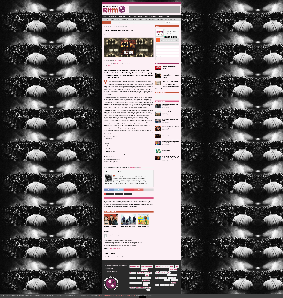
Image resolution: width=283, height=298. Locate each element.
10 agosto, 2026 (166, 144)
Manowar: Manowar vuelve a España (169, 67)
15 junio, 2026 (165, 160)
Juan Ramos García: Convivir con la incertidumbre (170, 112)
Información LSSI (108, 270)
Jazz (157, 277)
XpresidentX (149, 272)
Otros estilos (160, 19)
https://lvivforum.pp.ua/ (115, 249)
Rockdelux (133, 273)
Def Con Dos (134, 266)
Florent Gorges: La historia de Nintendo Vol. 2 (169, 149)
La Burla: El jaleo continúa (168, 134)
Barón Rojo (144, 270)
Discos (129, 16)
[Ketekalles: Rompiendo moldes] (111, 219)
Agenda (161, 16)
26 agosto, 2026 (166, 107)
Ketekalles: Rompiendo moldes (110, 227)
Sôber (144, 278)
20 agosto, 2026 (166, 122)
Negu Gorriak (132, 278)
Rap (177, 266)
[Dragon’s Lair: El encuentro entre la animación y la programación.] (158, 143)
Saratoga (148, 289)
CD (116, 65)
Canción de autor (175, 280)
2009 (130, 64)
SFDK (147, 275)
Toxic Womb (118, 60)
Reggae (157, 284)
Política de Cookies (108, 267)
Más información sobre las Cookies (111, 272)
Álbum (109, 65)
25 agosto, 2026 (166, 115)
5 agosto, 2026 (165, 152)
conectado (115, 257)
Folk (165, 277)
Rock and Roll (120, 62)
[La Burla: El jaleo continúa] (158, 136)
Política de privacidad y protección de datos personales (116, 265)
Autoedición (117, 64)
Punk (157, 272)
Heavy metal (173, 269)
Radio (167, 16)
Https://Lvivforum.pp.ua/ (115, 235)
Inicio (104, 16)
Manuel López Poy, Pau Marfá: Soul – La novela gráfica (170, 127)
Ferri (109, 67)
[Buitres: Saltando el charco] (128, 219)
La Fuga (148, 278)
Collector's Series (133, 282)
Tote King (148, 287)
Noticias (153, 16)
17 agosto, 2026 (166, 129)
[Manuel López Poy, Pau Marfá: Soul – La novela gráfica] (158, 128)
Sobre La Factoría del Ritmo (115, 3)
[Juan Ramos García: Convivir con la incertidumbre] (158, 113)
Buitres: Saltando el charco (128, 226)
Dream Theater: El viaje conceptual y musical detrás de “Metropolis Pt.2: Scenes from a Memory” (170, 158)
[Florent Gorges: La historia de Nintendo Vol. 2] (158, 150)
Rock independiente (172, 275)
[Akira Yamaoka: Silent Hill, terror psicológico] (158, 106)
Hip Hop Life (141, 273)
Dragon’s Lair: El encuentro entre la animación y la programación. (170, 142)
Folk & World (152, 19)
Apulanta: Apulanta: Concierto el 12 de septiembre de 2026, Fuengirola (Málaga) (171, 75)
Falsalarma (140, 282)
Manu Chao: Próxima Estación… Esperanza (143, 227)
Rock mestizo (167, 280)
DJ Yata (139, 278)
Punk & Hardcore (124, 19)
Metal (117, 19)
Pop (146, 19)
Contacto (105, 3)
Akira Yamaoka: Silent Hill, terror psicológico (170, 105)
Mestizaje (167, 284)
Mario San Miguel (146, 280)
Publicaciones (138, 16)
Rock (104, 19)
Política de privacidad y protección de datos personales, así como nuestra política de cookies (116, 295)
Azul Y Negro (146, 285)
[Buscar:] (172, 22)
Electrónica (140, 19)
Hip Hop (165, 266)
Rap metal (162, 284)
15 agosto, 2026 (166, 136)
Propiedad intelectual (109, 268)
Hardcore (161, 277)
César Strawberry (146, 282)
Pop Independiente (172, 277)
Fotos (146, 16)
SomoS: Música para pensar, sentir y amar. (170, 119)
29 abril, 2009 (108, 35)
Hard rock (172, 284)
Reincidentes (132, 287)
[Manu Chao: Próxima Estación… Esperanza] (146, 219)
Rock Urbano (174, 282)
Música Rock (111, 62)
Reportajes (122, 16)
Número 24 (132, 167)
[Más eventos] (158, 89)
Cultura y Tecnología (170, 19)
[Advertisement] (156, 9)
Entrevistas (112, 16)
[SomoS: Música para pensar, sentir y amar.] (158, 121)
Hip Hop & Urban (110, 19)
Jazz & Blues (133, 19)
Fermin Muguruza (146, 266)
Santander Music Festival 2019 (140, 287)
